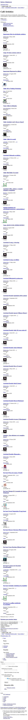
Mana (4, 481)
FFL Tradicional (6, 694)
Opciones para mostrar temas (9, 619)
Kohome (5, 495)
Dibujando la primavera (16, 278)
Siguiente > (4, 19)
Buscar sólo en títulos (13, 666)
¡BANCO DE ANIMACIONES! (15, 225)
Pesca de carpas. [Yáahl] (15, 472)
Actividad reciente (10, 656)
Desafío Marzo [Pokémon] (16, 400)
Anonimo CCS (6, 356)
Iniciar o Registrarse (6, 2)
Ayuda (4, 698)
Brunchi (5, 42)
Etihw (4, 538)
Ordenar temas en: (4, 623)
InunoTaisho (6, 148)
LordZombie (6, 569)
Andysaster (5, 555)
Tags (4, 658)
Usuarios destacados (10, 653)
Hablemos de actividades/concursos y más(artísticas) (14, 208)
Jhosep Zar (5, 199)
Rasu (4, 501)
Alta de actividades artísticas (18, 34)
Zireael (4, 475)
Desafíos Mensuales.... (15, 454)
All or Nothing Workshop (14, 88)
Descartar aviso (6, 718)
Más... (5, 689)
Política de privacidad (8, 705)
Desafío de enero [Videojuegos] (17, 419)
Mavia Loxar (6, 532)
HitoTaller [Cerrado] (12, 172)
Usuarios (5, 647)
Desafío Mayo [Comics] (15, 366)
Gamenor (5, 594)
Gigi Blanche (6, 321)
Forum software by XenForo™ (13, 707)
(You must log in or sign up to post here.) (9, 628)
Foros (4, 638)
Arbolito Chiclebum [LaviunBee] (18, 585)
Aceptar (5, 717)
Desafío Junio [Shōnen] (15, 347)
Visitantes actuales (10, 654)
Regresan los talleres (15, 71)
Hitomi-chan (6, 36)
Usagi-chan (5, 339)
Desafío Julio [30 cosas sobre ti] (17, 330)
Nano (4, 392)
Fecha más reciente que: (7, 674)
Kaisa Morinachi (6, 108)
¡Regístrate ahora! (4, 4)
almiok (4, 613)
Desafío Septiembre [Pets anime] (18, 295)
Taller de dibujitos (12, 106)
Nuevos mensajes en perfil (11, 657)
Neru (4, 91)
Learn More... (10, 717)
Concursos (5, 646)
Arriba (4, 700)
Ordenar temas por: (5, 622)
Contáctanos (6, 696)
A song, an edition (14, 259)
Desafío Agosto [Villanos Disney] (18, 313)
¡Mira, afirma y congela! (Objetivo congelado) (13, 189)
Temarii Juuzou (6, 409)
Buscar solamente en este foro (14, 678)
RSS (4, 701)
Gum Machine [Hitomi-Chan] (17, 547)
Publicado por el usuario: (7, 668)
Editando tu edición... (15, 155)
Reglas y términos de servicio (9, 703)
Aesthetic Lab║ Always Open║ (15, 122)
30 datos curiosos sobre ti (14, 52)
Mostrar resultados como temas (18, 680)
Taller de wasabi (11, 139)
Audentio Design (21, 708)
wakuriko (5, 141)
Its (3, 181)
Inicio (4, 699)
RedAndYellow (6, 124)
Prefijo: (2, 624)
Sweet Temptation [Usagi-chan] (17, 511)
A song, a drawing (14, 242)
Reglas (4, 659)
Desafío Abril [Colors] (15, 383)
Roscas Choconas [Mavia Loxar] (18, 530)
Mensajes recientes (11, 687)
